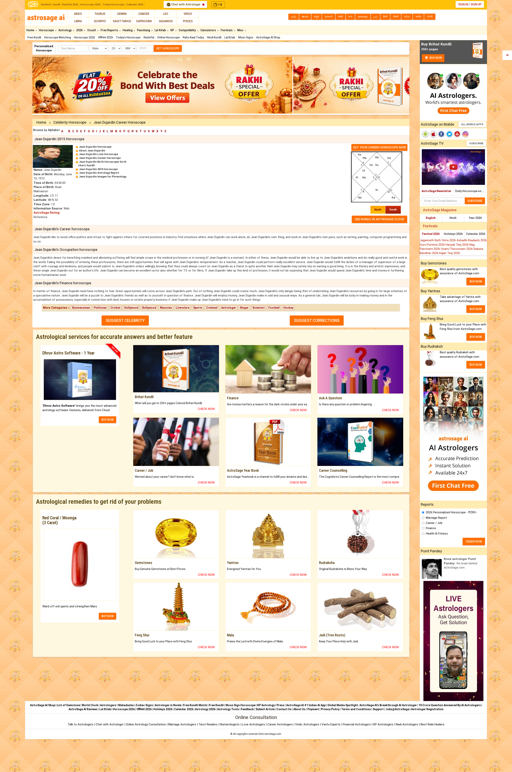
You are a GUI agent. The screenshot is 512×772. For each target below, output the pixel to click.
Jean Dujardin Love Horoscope (98, 154)
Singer (244, 307)
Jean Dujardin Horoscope (95, 146)
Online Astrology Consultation (146, 724)
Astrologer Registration (427, 709)
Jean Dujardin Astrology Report (99, 172)
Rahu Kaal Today (193, 37)
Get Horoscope (167, 48)
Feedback (247, 709)
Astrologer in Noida (168, 705)
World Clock (90, 705)
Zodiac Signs (144, 705)
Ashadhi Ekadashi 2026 (472, 240)
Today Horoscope (113, 4)
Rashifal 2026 (70, 4)
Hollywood (131, 307)
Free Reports (110, 30)
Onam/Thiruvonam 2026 (457, 249)
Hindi (452, 217)
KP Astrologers (383, 724)
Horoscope (46, 30)
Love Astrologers (253, 724)
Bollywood (149, 307)
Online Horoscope (168, 37)
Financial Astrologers (357, 724)
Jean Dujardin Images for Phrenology (102, 176)
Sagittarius (122, 21)
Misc (240, 30)
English (431, 217)
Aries (78, 13)
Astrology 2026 (205, 709)
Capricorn (144, 21)
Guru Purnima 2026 (433, 244)
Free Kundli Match (195, 705)
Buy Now (435, 57)
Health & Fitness (437, 533)
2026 (79, 30)
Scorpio (100, 21)
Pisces (188, 21)
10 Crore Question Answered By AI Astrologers (450, 705)
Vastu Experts (331, 724)
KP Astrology (266, 705)
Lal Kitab (229, 37)
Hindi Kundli (214, 37)
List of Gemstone (68, 705)
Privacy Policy (330, 709)
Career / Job (434, 523)
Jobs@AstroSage (397, 709)
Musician (166, 307)
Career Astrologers (280, 724)
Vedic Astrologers (307, 724)
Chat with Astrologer (185, 4)
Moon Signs (245, 37)
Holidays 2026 (453, 233)
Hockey (288, 307)
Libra (78, 21)
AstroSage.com (272, 734)
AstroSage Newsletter (436, 191)
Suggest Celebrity (125, 320)
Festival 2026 (431, 233)
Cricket (115, 307)
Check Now (206, 409)
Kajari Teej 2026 (449, 253)
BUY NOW (107, 419)
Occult (92, 30)
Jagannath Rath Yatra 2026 (438, 240)
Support (378, 709)
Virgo (188, 13)
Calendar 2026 (134, 4)
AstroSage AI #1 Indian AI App (306, 705)
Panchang (144, 30)
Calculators (208, 30)
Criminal (211, 307)
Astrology (65, 30)
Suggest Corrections (316, 320)
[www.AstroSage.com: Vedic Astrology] (33, 4)
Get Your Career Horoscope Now (379, 147)
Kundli (56, 4)
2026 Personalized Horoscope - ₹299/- (451, 512)
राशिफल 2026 (105, 37)
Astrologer (228, 307)
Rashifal (46, 4)
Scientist (258, 307)
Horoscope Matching (57, 37)
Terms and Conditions (356, 709)
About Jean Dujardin (92, 150)
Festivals (227, 30)
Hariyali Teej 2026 (457, 244)
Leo (165, 13)
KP (172, 30)
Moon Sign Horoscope (240, 705)
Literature (182, 307)
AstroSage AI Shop (268, 37)
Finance (431, 528)
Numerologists (230, 724)
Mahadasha (126, 705)
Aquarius (166, 21)
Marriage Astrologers (182, 724)
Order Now (474, 541)
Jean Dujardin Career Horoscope (100, 157)
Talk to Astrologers (80, 724)
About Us (299, 709)
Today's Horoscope (128, 37)
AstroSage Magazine (440, 210)
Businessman (81, 307)
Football (274, 307)
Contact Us (284, 709)
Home (30, 30)
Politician (100, 307)
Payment (313, 709)
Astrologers (108, 705)
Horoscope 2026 (90, 4)
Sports (197, 307)
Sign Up (476, 4)
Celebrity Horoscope (69, 122)
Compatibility (187, 30)
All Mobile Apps (472, 124)
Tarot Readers (208, 724)
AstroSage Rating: (47, 212)
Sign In (463, 4)
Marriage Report (436, 518)
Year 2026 (475, 217)
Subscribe (476, 143)
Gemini (122, 13)
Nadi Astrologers (407, 724)
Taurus (99, 13)
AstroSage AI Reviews (83, 709)
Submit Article (265, 709)
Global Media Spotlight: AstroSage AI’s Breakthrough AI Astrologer (372, 705)
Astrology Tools (228, 709)
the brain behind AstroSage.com (460, 563)
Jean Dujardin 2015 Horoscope (98, 169)
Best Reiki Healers (432, 724)
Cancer (143, 13)
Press (280, 705)
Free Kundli (34, 37)
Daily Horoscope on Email (471, 191)
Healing (128, 30)
